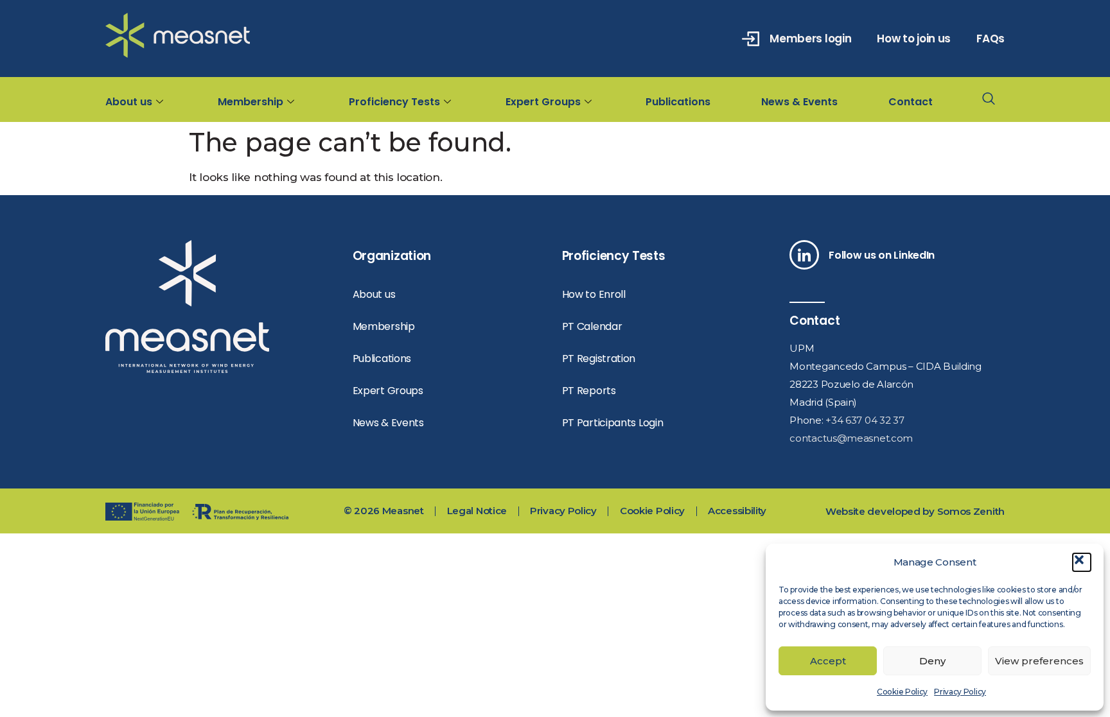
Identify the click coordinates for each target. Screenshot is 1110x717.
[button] (1082, 562)
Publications (678, 101)
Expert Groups (543, 101)
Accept (828, 661)
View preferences (1039, 661)
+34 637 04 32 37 (864, 420)
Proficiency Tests (394, 101)
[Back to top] (1063, 442)
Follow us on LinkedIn (882, 255)
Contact (910, 101)
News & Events (799, 101)
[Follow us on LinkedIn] (804, 255)
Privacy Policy (960, 691)
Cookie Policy (902, 691)
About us (128, 101)
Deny (932, 661)
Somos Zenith (971, 511)
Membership (250, 101)
